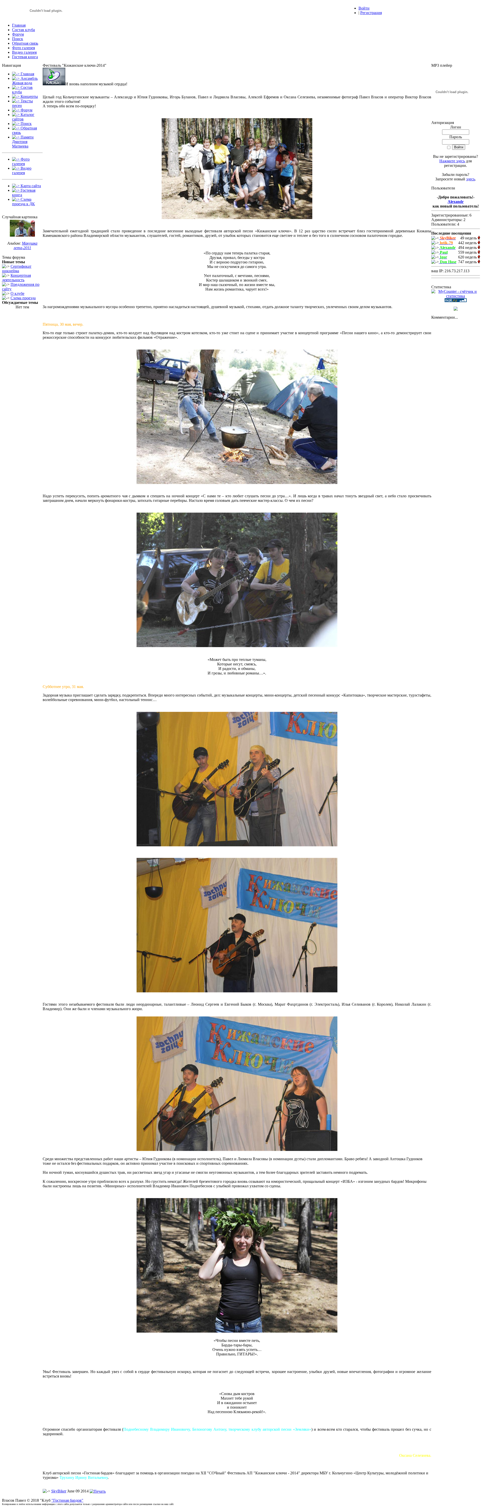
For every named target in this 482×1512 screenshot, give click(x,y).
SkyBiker (58, 1491)
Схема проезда (23, 298)
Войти (364, 8)
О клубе (17, 293)
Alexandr (456, 201)
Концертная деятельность (16, 277)
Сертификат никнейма (16, 268)
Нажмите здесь (452, 161)
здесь (470, 179)
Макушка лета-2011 (25, 245)
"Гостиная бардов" (67, 1500)
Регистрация (371, 13)
